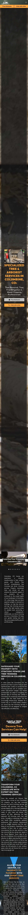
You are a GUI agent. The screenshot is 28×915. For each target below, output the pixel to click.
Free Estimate (7, 6)
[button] (26, 2)
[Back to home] (5, 2)
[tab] (8, 569)
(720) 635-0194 (21, 6)
